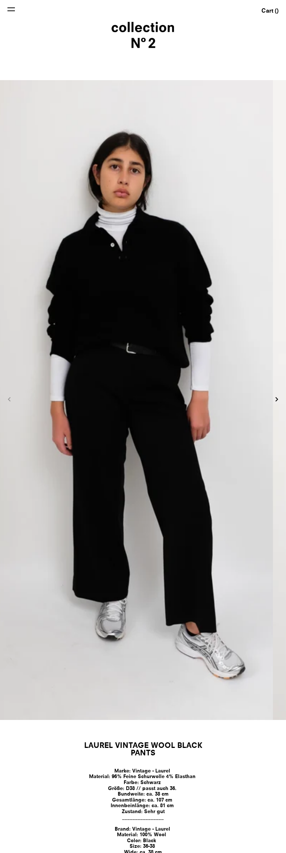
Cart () (270, 11)
